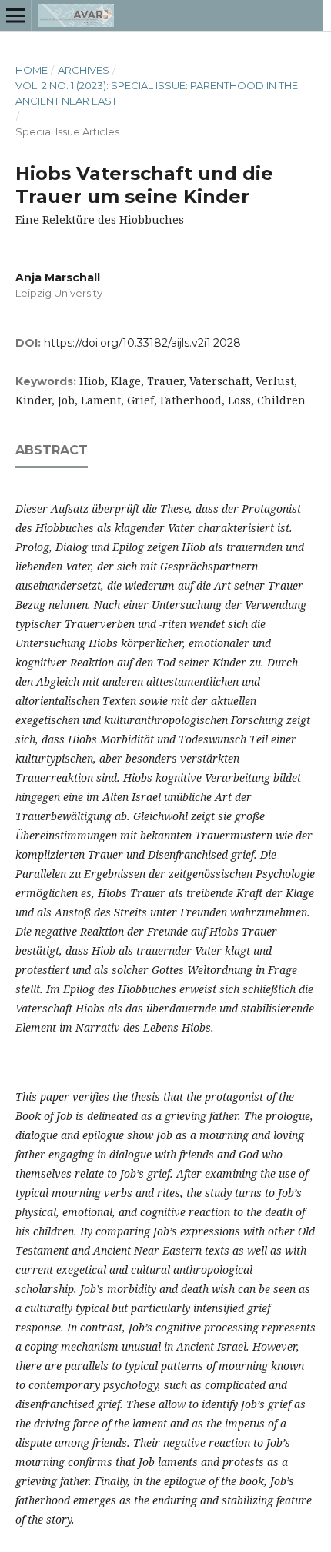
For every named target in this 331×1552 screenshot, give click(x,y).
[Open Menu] (15, 15)
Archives (83, 70)
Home (31, 70)
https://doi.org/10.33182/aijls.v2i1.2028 (142, 343)
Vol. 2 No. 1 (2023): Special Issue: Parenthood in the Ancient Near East (156, 93)
